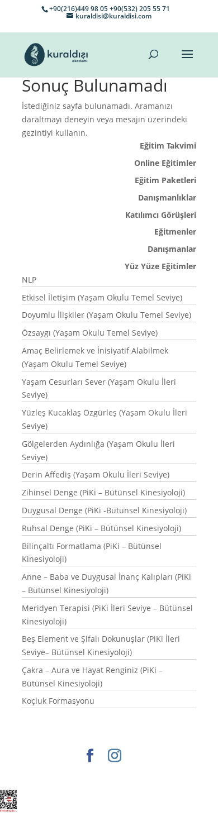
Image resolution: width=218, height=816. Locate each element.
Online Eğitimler (165, 163)
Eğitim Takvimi (168, 145)
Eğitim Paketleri (165, 180)
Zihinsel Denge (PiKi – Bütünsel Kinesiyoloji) (103, 492)
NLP (29, 279)
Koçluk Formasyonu (58, 700)
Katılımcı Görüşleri (160, 214)
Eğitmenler (175, 231)
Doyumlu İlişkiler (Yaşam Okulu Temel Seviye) (106, 314)
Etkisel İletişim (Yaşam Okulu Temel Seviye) (102, 297)
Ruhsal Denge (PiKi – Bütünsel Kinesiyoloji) (101, 528)
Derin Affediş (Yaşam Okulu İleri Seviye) (95, 474)
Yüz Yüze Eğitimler (160, 266)
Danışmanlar (172, 249)
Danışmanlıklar (167, 197)
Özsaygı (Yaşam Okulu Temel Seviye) (90, 332)
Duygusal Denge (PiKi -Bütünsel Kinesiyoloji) (104, 510)
